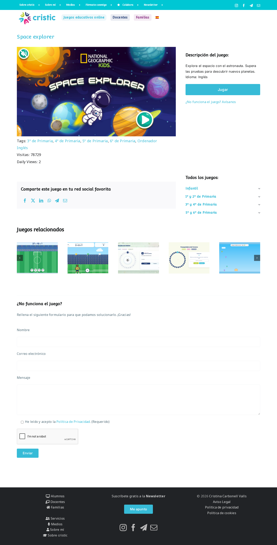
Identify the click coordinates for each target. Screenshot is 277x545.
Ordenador (147, 140)
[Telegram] (57, 200)
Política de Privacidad (73, 421)
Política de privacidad (221, 507)
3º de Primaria (40, 140)
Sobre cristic (57, 535)
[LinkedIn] (41, 200)
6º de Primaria (122, 140)
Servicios (57, 518)
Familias (57, 507)
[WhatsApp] (49, 200)
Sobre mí (56, 529)
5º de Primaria (95, 140)
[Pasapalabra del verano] (189, 258)
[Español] (157, 17)
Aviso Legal (222, 502)
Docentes (57, 502)
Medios (56, 524)
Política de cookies (221, 513)
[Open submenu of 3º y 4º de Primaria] (258, 204)
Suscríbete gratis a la (138, 496)
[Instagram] (123, 527)
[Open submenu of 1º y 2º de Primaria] (258, 196)
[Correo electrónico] (65, 200)
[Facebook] (25, 200)
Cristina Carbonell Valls (227, 496)
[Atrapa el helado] (239, 258)
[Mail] (153, 527)
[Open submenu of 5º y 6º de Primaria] (258, 212)
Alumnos (57, 496)
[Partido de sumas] (88, 258)
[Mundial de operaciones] (37, 258)
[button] (20, 258)
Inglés (22, 147)
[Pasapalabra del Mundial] (138, 258)
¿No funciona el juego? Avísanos (211, 102)
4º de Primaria (67, 140)
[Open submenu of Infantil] (258, 188)
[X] (33, 200)
